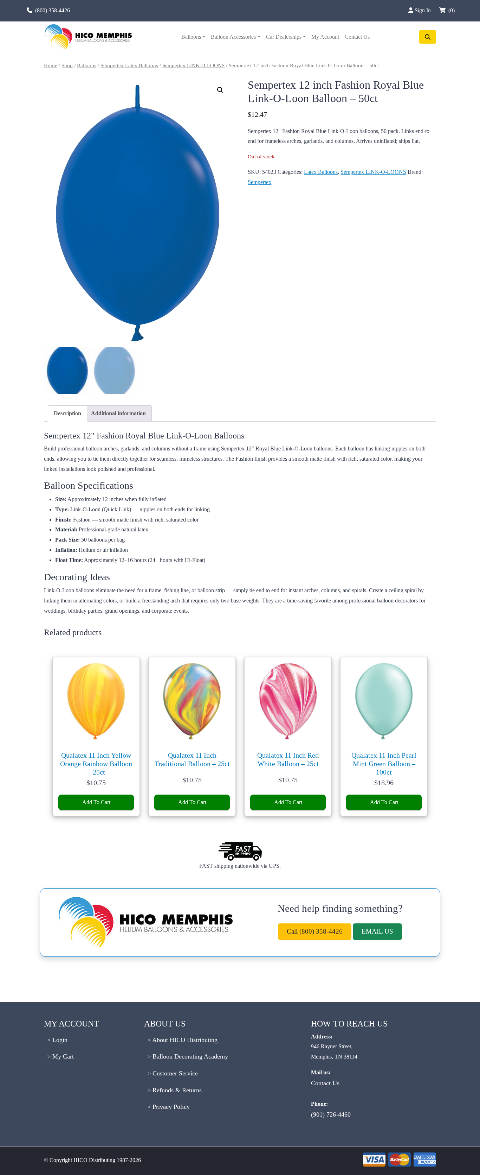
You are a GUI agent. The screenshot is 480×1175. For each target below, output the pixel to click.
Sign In (423, 10)
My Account (325, 37)
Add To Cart (96, 802)
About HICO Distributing (184, 1039)
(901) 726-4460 (331, 1114)
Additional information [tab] (118, 413)
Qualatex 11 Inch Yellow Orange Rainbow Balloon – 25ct (96, 763)
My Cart (62, 1056)
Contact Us (357, 37)
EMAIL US (377, 931)
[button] (220, 90)
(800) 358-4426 (52, 10)
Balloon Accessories (233, 37)
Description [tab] (67, 413)
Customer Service (174, 1073)
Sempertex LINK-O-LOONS (193, 65)
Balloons (191, 37)
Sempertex (259, 182)
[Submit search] (427, 37)
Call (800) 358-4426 (315, 931)
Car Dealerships (283, 37)
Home (50, 65)
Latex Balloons (321, 172)
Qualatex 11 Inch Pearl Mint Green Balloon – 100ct (383, 763)
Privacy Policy (170, 1106)
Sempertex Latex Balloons (129, 65)
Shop (67, 65)
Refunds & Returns (176, 1090)
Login (59, 1039)
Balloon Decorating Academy (189, 1056)
